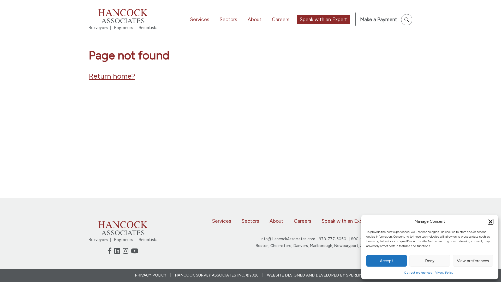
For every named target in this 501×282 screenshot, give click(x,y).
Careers (280, 19)
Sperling (355, 275)
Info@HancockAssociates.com (287, 239)
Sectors (228, 19)
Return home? (112, 76)
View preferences (473, 260)
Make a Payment (378, 19)
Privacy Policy (443, 272)
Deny (429, 260)
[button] (490, 221)
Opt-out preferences (418, 272)
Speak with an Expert (323, 19)
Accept (386, 260)
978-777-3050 (333, 239)
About (254, 19)
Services (199, 19)
